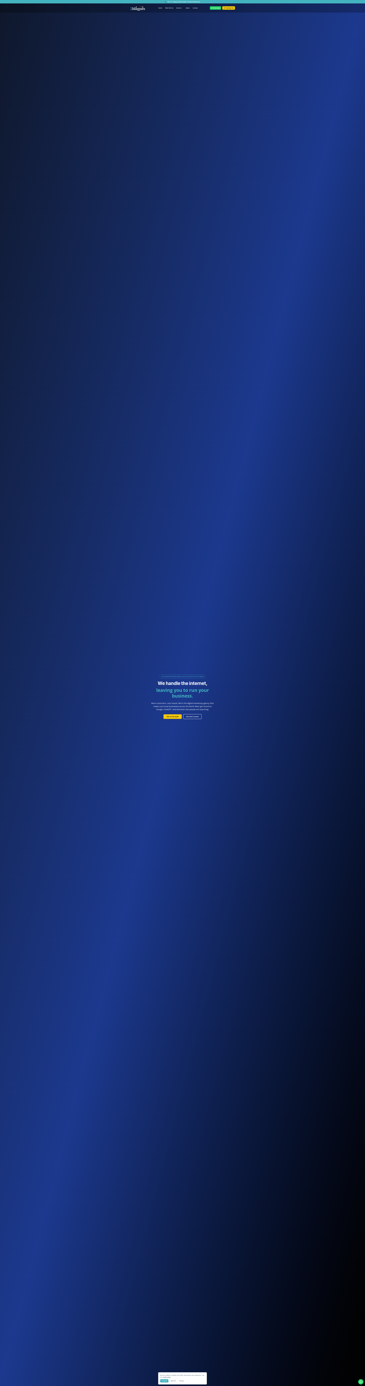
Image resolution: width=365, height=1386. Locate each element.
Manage (181, 1381)
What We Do (169, 8)
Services (178, 8)
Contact (195, 8)
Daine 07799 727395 (179, 2)
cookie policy (167, 1377)
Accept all (164, 1381)
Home (160, 8)
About (188, 8)
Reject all (173, 1381)
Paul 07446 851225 (194, 2)
